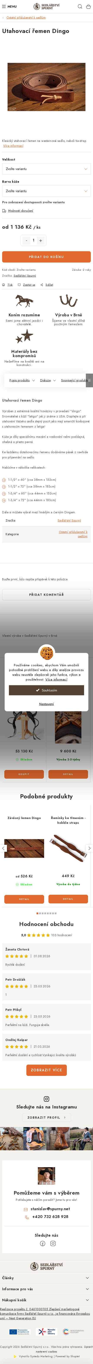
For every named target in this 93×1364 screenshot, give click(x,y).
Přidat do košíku (46, 257)
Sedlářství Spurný (25, 276)
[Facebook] (42, 1243)
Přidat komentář (46, 595)
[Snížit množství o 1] (26, 241)
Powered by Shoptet (68, 1356)
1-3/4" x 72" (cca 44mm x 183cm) (32, 500)
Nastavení (46, 704)
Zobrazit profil (43, 1117)
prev (3, 848)
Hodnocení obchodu (46, 924)
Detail (68, 774)
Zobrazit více (46, 1070)
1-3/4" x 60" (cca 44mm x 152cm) (33, 493)
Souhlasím (49, 690)
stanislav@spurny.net (50, 1209)
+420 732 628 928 (50, 1217)
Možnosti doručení (20, 210)
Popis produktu (20, 380)
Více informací (56, 679)
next (89, 848)
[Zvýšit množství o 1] (41, 241)
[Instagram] (53, 1243)
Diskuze (45, 380)
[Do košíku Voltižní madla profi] (24, 774)
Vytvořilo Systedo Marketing (36, 1356)
